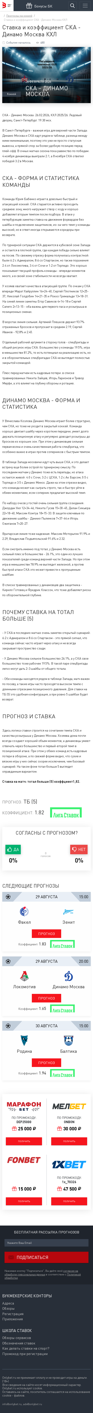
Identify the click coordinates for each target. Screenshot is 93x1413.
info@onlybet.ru (12, 1404)
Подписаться (32, 1257)
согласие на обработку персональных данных (41, 1272)
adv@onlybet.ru (32, 1404)
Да (16, 849)
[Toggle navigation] (85, 5)
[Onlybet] (7, 5)
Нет (82, 849)
